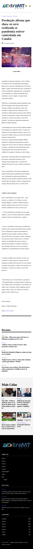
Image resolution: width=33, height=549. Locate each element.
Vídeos (3, 335)
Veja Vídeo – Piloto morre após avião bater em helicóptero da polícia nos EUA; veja (15, 338)
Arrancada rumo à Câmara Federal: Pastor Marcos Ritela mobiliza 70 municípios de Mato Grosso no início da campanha (16, 500)
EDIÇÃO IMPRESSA (22, 423)
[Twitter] (14, 75)
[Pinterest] (18, 75)
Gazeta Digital (9, 310)
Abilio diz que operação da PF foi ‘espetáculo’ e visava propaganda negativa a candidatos (23, 403)
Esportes (4, 350)
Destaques (9, 16)
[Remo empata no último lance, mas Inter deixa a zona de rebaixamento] (9, 416)
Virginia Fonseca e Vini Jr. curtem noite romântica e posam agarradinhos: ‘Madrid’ (16, 360)
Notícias (15, 16)
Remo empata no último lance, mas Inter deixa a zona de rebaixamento (9, 426)
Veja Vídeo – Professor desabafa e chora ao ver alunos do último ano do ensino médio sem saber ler (8, 404)
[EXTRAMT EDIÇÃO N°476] (24, 416)
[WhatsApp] (22, 75)
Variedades (4, 357)
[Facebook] (10, 75)
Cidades (4, 16)
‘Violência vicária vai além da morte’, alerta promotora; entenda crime (14, 345)
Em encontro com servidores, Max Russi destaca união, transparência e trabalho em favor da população (16, 369)
